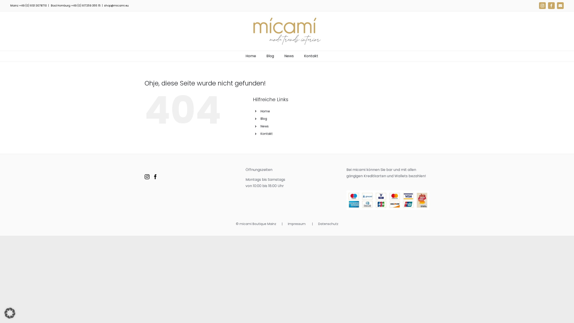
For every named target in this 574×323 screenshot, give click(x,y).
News (265, 126)
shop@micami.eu (116, 5)
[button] (10, 313)
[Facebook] (155, 176)
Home (265, 111)
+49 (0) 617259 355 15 (86, 5)
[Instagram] (147, 176)
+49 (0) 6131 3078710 (33, 5)
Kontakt (267, 133)
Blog (264, 118)
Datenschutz (328, 224)
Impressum (297, 224)
